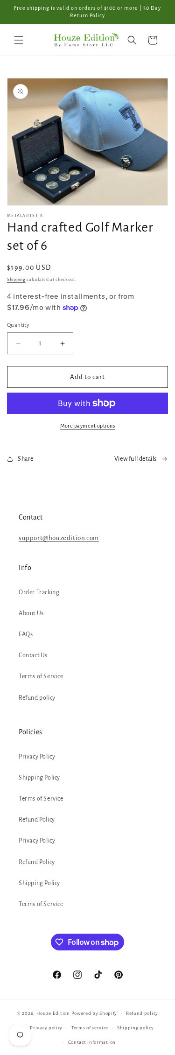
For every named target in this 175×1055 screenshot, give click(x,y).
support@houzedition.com (59, 538)
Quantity (18, 325)
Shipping (16, 279)
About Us (31, 613)
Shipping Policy (39, 777)
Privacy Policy (37, 756)
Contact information (92, 1042)
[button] (18, 40)
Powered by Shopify (94, 1013)
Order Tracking (39, 592)
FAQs (26, 634)
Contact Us (33, 655)
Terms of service (89, 1027)
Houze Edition (53, 1013)
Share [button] (26, 459)
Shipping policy (135, 1027)
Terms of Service (41, 676)
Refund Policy (37, 819)
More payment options (87, 426)
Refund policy (37, 698)
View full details (135, 459)
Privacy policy (46, 1027)
